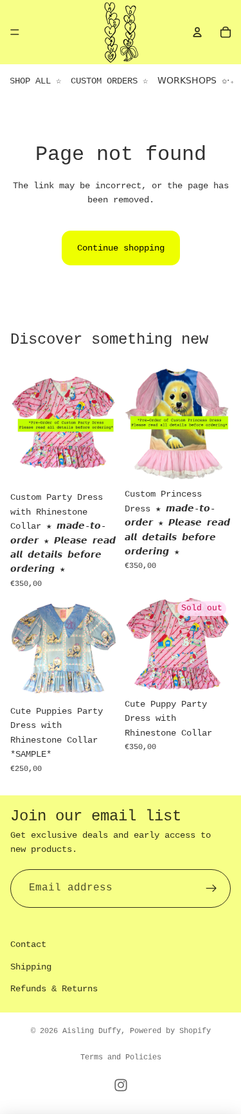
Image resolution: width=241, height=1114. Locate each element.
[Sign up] (211, 888)
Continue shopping (121, 248)
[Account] (197, 32)
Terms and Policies (120, 1057)
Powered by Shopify (170, 1031)
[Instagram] (121, 1085)
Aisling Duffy (91, 1031)
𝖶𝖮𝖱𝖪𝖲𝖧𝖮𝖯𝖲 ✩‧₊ (196, 81)
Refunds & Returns (54, 989)
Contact (28, 944)
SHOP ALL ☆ (35, 81)
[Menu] (15, 32)
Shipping (30, 967)
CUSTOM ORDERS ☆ (109, 81)
